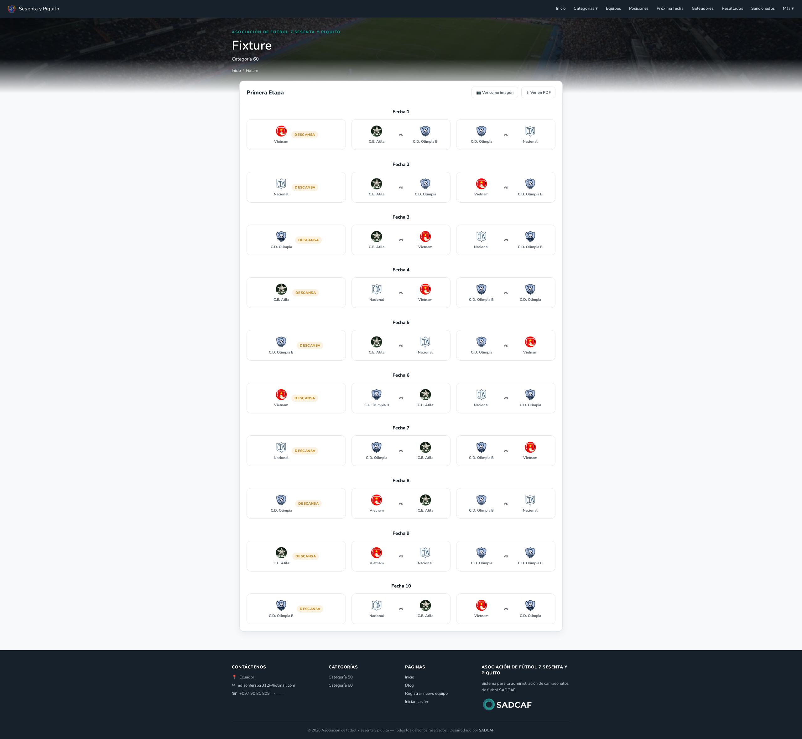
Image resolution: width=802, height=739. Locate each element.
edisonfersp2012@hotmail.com (266, 685)
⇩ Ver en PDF (538, 92)
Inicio (560, 8)
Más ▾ (788, 8)
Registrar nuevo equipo (426, 693)
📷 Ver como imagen (494, 92)
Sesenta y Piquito (39, 8)
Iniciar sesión (416, 701)
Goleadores (703, 8)
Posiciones (638, 8)
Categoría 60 (341, 685)
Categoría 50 (341, 677)
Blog (409, 685)
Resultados (732, 8)
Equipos (613, 8)
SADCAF (507, 690)
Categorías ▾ (585, 8)
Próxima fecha (670, 8)
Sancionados (763, 8)
